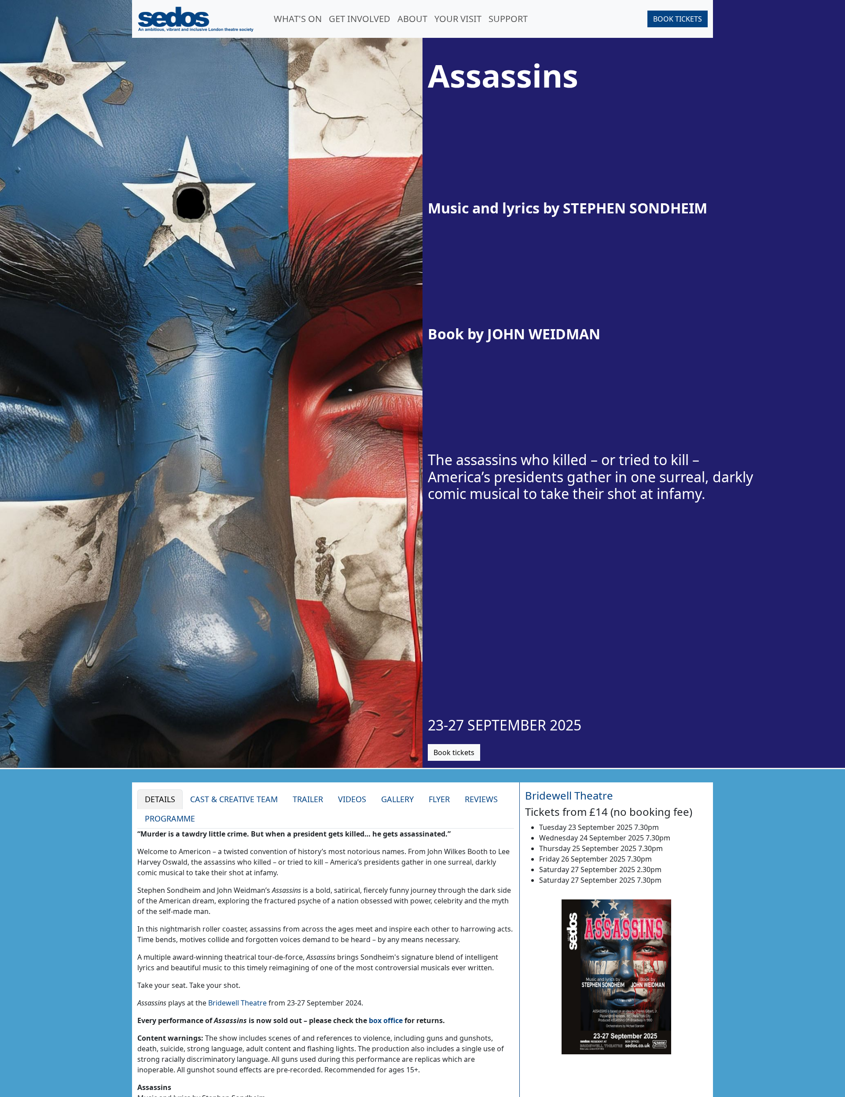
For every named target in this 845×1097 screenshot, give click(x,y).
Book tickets (677, 19)
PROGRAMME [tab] (170, 818)
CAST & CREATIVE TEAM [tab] (234, 799)
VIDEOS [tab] (352, 799)
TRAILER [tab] (308, 799)
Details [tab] (160, 799)
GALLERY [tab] (397, 799)
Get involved (359, 19)
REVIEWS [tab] (481, 799)
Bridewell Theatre (237, 1003)
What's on (298, 19)
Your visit (457, 19)
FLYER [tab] (439, 799)
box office (386, 1020)
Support (508, 19)
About (412, 19)
